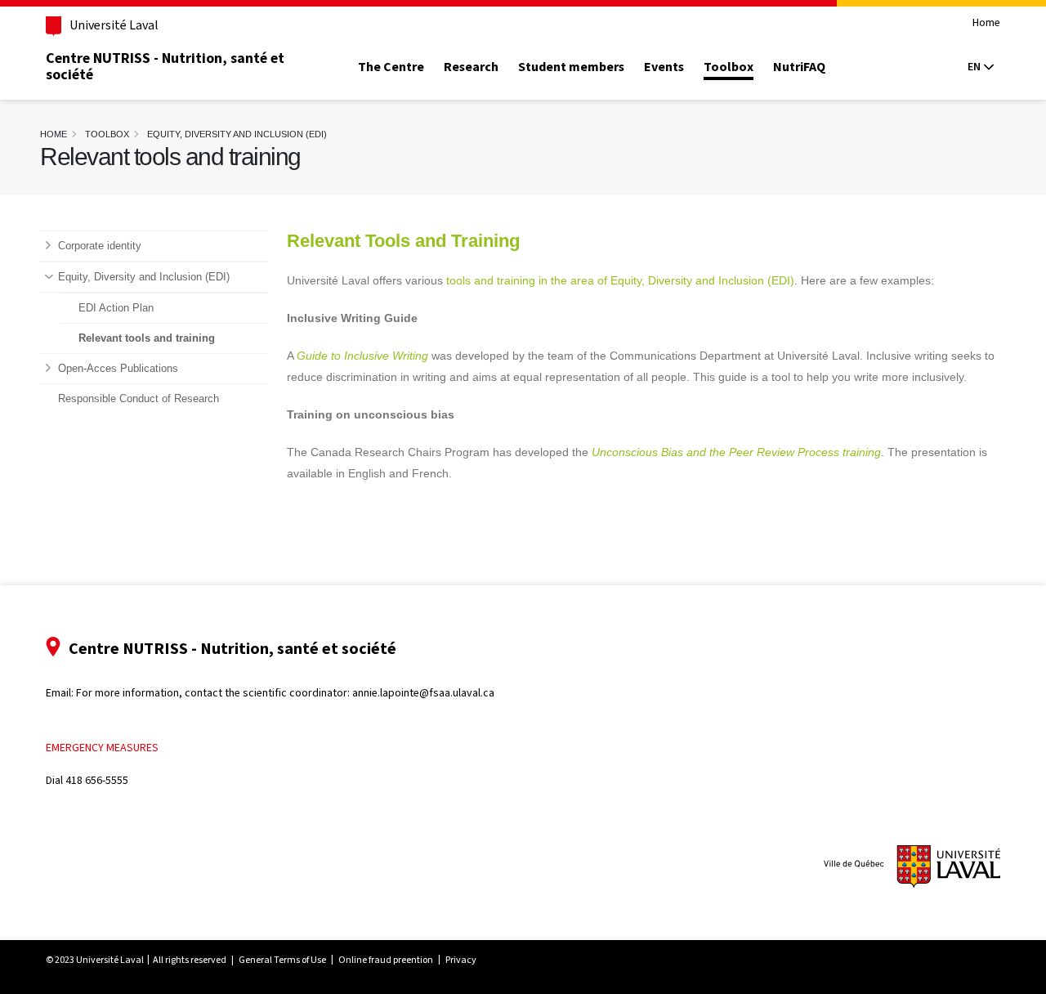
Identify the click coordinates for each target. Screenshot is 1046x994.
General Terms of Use (282, 959)
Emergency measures (102, 747)
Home (986, 23)
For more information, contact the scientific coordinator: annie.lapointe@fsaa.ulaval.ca (285, 693)
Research (471, 67)
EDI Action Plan (116, 308)
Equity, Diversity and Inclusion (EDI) (237, 134)
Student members (571, 67)
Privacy (460, 959)
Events (664, 67)
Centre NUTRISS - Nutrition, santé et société (165, 66)
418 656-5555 (96, 780)
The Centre (391, 67)
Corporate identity (99, 246)
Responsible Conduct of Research (138, 399)
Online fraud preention (385, 959)
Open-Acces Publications (118, 368)
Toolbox (728, 67)
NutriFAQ (799, 67)
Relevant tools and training (146, 338)
